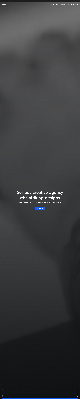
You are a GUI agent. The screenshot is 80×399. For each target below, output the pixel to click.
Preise (57, 4)
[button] (72, 4)
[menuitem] (52, 4)
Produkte (53, 4)
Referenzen (63, 4)
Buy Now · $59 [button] (40, 208)
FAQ (68, 4)
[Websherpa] (4, 4)
